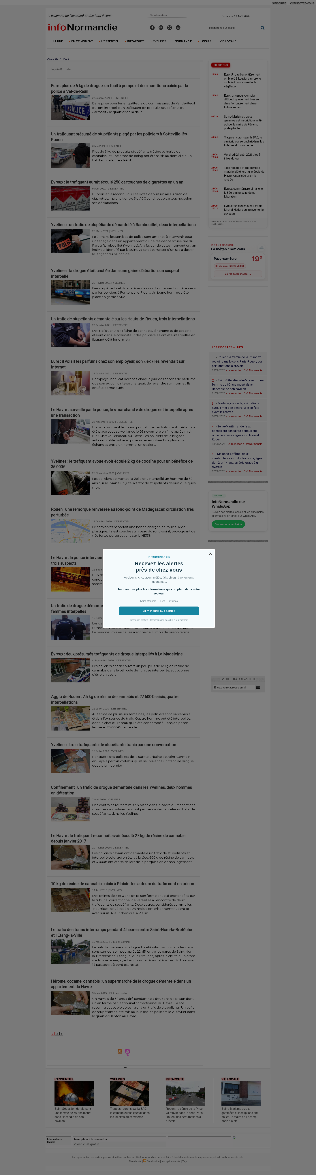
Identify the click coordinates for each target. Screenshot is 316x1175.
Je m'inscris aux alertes (159, 610)
